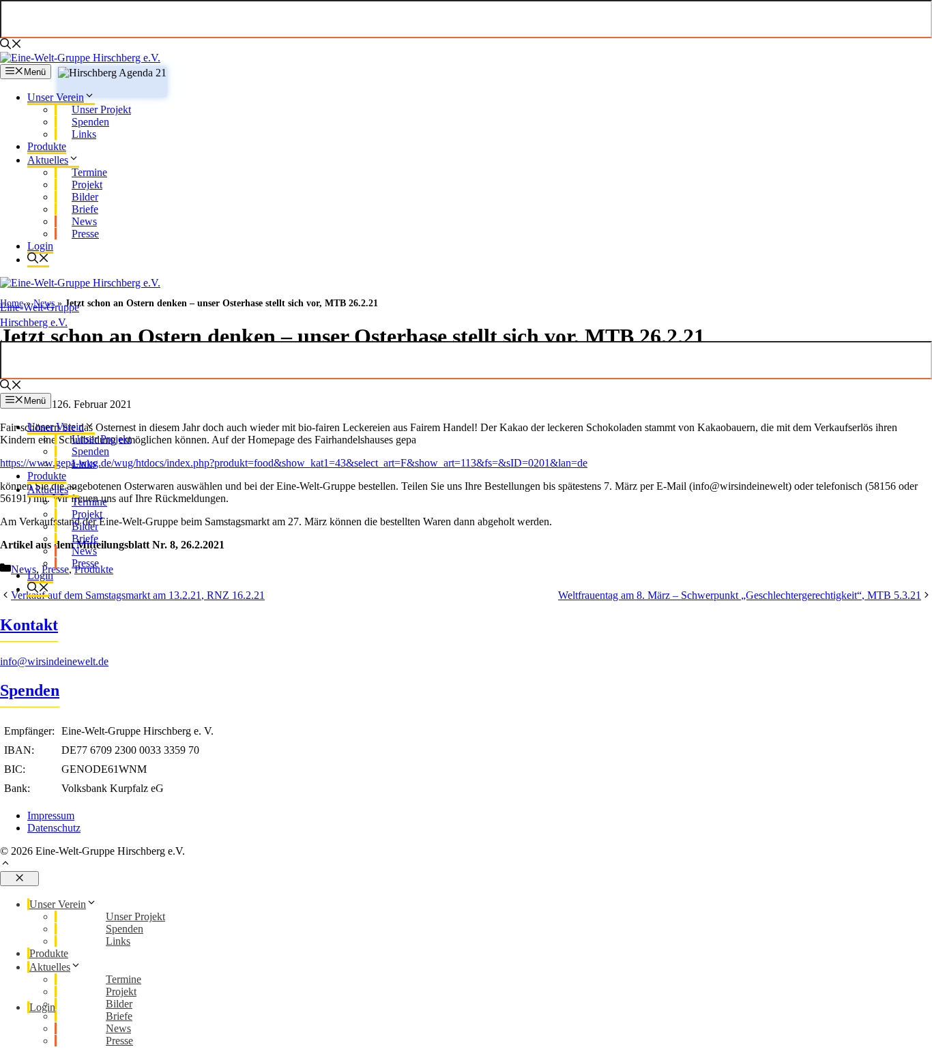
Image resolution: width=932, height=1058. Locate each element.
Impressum (50, 815)
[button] (466, 864)
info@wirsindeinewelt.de (54, 661)
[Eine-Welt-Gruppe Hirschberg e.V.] (80, 57)
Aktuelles (47, 160)
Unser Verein (55, 97)
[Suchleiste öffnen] (11, 45)
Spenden (29, 690)
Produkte (46, 146)
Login (40, 246)
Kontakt (29, 625)
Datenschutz (54, 828)
